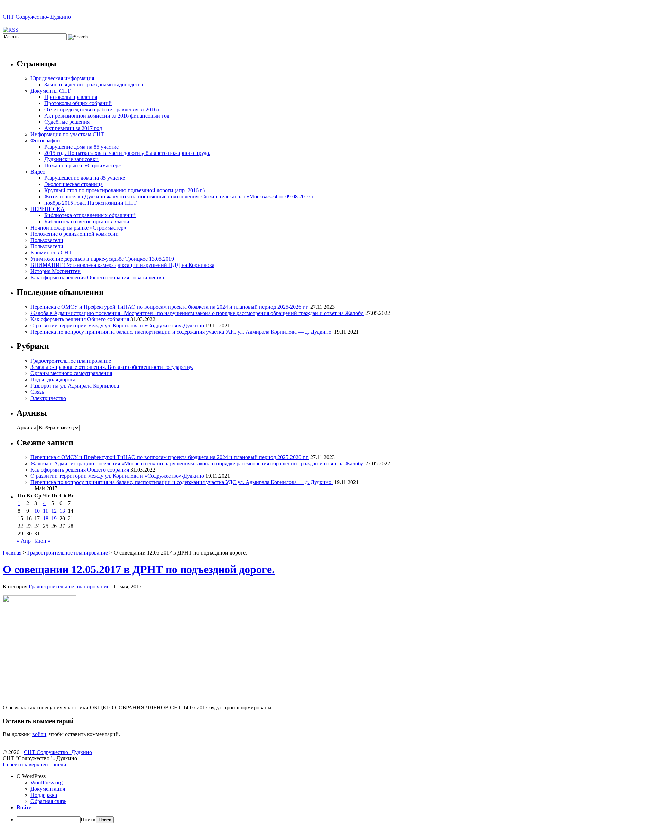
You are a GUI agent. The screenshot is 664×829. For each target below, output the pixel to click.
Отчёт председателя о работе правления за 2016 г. (102, 109)
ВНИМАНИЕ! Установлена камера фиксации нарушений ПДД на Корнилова (122, 265)
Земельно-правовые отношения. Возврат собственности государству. (111, 367)
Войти (24, 807)
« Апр (24, 541)
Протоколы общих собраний (78, 103)
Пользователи (46, 240)
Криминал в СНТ (51, 252)
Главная (12, 553)
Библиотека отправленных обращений (90, 215)
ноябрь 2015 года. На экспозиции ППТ (90, 203)
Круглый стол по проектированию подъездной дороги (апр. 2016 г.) (124, 190)
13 (62, 511)
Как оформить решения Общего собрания (79, 319)
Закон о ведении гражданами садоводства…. (97, 84)
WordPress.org (46, 782)
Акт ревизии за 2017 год (73, 128)
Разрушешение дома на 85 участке (84, 178)
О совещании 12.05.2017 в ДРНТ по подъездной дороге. (139, 569)
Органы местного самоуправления (71, 373)
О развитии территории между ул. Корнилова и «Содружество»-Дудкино (117, 325)
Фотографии (45, 140)
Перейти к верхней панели (34, 764)
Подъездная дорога (52, 379)
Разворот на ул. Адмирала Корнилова (74, 386)
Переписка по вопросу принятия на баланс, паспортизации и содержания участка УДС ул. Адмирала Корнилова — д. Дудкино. (181, 332)
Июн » (42, 541)
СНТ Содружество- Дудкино (37, 17)
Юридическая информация (62, 78)
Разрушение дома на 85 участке (81, 147)
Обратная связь (48, 801)
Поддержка (43, 795)
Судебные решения (67, 122)
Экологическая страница (73, 184)
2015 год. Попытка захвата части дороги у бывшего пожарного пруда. (127, 153)
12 (54, 511)
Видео (37, 172)
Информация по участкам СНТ (67, 134)
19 (54, 518)
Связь (37, 392)
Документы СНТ (50, 91)
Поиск (88, 819)
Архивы (26, 427)
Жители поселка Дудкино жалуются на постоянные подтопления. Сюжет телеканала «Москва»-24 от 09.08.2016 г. (179, 196)
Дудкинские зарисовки (71, 159)
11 (45, 511)
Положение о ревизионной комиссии (74, 234)
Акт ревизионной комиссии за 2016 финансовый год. (107, 116)
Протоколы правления (70, 97)
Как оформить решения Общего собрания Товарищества (97, 277)
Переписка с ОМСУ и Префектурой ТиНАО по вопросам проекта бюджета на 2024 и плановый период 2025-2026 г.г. (169, 307)
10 (37, 511)
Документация (47, 789)
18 (45, 518)
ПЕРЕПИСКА (47, 209)
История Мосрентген (55, 271)
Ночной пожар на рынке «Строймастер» (78, 228)
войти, (40, 734)
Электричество (48, 398)
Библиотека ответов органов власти (86, 221)
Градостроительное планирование (70, 361)
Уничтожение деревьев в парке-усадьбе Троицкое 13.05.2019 (102, 259)
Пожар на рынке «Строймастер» (82, 165)
